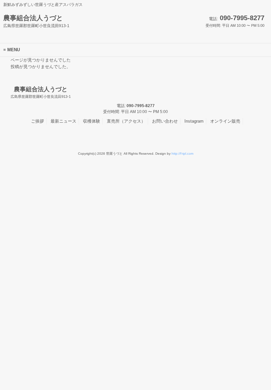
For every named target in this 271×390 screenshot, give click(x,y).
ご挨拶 (37, 121)
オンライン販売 (225, 121)
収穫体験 (91, 121)
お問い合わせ (165, 121)
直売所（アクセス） (126, 121)
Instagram (194, 121)
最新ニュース (63, 121)
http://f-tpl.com (182, 153)
